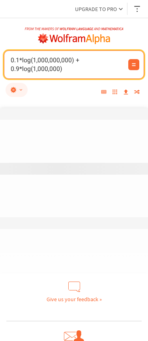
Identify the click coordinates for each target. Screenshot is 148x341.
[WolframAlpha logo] (74, 38)
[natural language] (17, 90)
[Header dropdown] (137, 9)
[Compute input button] (133, 64)
